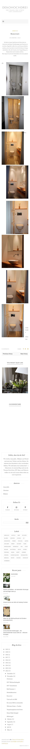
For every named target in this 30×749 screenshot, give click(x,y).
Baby (19, 535)
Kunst (26, 546)
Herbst (12, 543)
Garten (26, 541)
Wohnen (18, 557)
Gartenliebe (14, 574)
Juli (8, 727)
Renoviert (9, 696)
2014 (7, 665)
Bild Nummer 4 (11, 689)
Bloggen (24, 535)
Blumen (6, 538)
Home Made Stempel (12, 713)
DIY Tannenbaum (12, 686)
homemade (7, 560)
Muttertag (13, 549)
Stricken (6, 555)
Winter (12, 557)
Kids (22, 546)
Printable (6, 552)
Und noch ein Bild (12, 699)
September (10, 722)
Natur (19, 549)
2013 (7, 668)
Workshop (25, 557)
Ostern (25, 549)
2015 (7, 663)
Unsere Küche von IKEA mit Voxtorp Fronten (15, 602)
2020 (7, 652)
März (8, 730)
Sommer (24, 552)
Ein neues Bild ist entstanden (15, 703)
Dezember (10, 673)
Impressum (5, 743)
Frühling (20, 541)
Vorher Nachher (15, 555)
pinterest (25, 510)
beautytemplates (18, 739)
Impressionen (7, 546)
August (9, 724)
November (10, 676)
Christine (15, 30)
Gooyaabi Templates (17, 741)
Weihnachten (24, 555)
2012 (7, 671)
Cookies (19, 538)
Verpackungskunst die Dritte (15, 709)
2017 (7, 657)
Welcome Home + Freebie (14, 706)
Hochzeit (19, 543)
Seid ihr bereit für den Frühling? (12, 390)
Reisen (12, 552)
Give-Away (6, 543)
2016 (7, 660)
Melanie (19, 459)
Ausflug (13, 535)
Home (24, 543)
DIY (23, 538)
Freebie (14, 541)
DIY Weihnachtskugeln (13, 682)
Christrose (9, 679)
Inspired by (15, 546)
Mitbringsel (10, 716)
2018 (7, 655)
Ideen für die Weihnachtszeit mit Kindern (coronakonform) (14, 619)
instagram (16, 510)
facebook (7, 510)
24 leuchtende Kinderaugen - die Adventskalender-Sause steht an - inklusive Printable (15, 632)
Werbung (6, 557)
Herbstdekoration (11, 692)
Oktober (9, 719)
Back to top (23, 745)
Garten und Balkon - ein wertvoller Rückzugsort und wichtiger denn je (16, 590)
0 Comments (5, 349)
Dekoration (7, 541)
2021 (7, 649)
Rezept (18, 552)
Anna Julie (13, 459)
